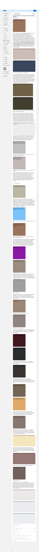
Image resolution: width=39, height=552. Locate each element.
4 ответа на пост (15, 530)
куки (7, 550)
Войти (35, 10)
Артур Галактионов (17, 13)
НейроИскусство (17, 14)
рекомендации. (5, 76)
